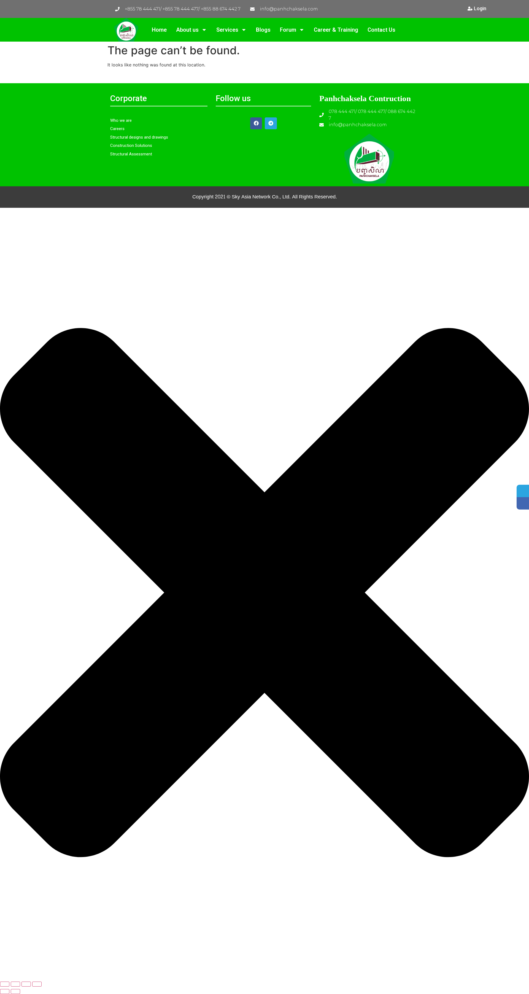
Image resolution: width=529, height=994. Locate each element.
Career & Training (336, 29)
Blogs (263, 29)
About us (187, 29)
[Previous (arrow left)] (4, 991)
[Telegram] (271, 123)
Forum (288, 29)
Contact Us (381, 29)
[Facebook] (256, 123)
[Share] (26, 984)
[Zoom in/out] (4, 984)
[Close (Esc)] (37, 984)
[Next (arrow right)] (15, 991)
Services (227, 29)
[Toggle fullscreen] (15, 984)
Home (159, 29)
